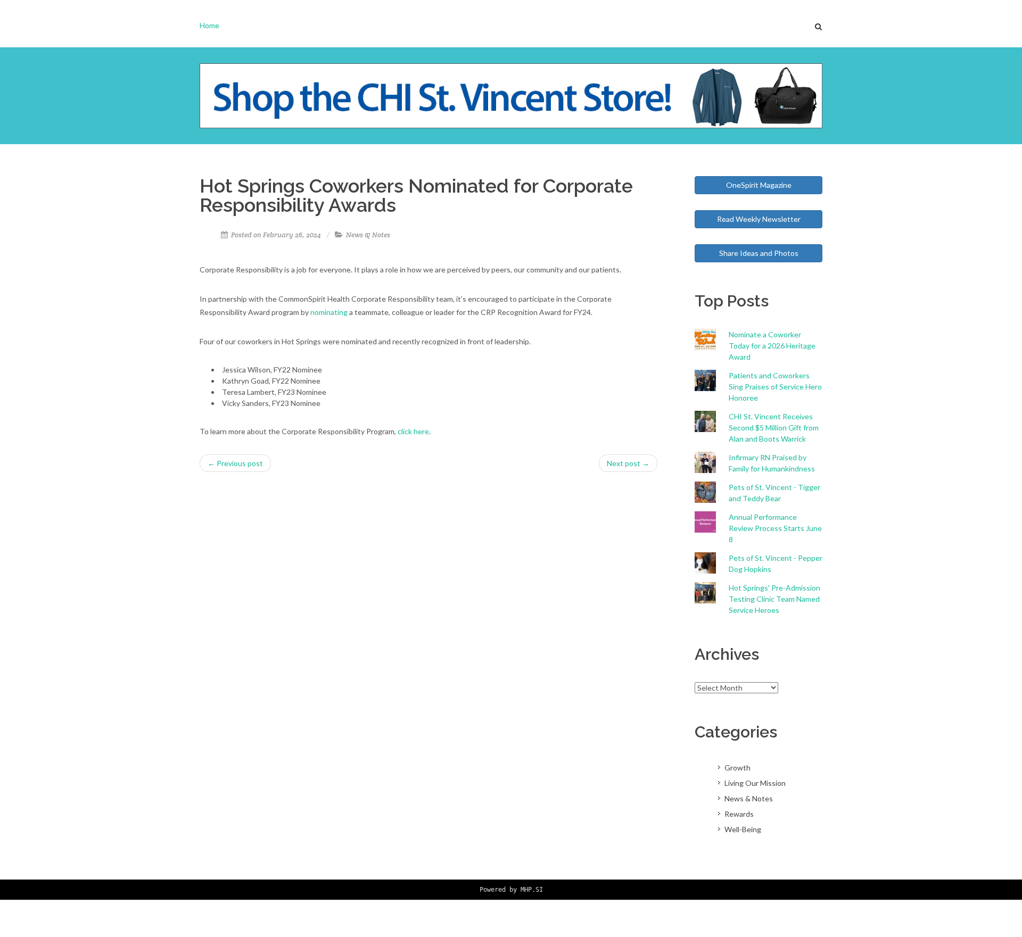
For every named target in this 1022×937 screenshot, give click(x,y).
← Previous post (235, 463)
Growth (737, 767)
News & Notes (368, 234)
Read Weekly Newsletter (759, 218)
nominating (329, 312)
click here (413, 431)
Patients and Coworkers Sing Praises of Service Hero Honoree (775, 386)
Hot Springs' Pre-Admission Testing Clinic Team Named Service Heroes (774, 599)
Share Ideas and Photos (758, 253)
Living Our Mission (755, 782)
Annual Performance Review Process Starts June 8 (775, 528)
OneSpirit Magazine (759, 184)
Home (209, 25)
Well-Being (742, 829)
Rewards (739, 813)
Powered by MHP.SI (511, 889)
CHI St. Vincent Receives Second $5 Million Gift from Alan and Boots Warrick (774, 427)
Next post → (628, 463)
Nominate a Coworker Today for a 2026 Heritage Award (772, 345)
